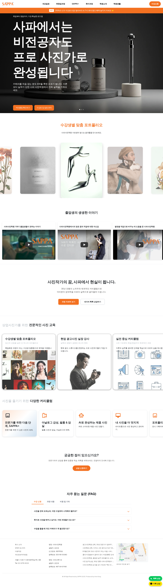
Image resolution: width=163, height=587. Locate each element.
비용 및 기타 (65, 502)
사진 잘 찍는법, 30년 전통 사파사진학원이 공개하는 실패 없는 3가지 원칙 (98, 561)
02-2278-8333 (23, 563)
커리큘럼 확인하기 (23, 108)
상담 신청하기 (81, 468)
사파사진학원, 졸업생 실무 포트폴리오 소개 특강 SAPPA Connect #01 (98, 558)
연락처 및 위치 (20, 548)
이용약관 (18, 551)
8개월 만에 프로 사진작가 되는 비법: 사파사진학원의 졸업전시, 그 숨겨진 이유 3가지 (98, 551)
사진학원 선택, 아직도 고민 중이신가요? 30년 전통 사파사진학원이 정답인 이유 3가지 (98, 548)
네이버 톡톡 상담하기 (92, 302)
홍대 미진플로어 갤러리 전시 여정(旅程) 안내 (98, 555)
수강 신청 (37, 502)
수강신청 (155, 4)
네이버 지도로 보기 (123, 564)
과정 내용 (50, 502)
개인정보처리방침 (21, 555)
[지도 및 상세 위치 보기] (132, 552)
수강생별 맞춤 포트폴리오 (81, 125)
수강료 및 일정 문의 (44, 108)
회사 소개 (18, 544)
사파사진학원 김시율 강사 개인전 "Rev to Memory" (98, 565)
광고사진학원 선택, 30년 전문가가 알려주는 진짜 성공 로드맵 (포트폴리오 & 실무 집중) (98, 544)
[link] (28, 362)
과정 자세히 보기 (68, 302)
